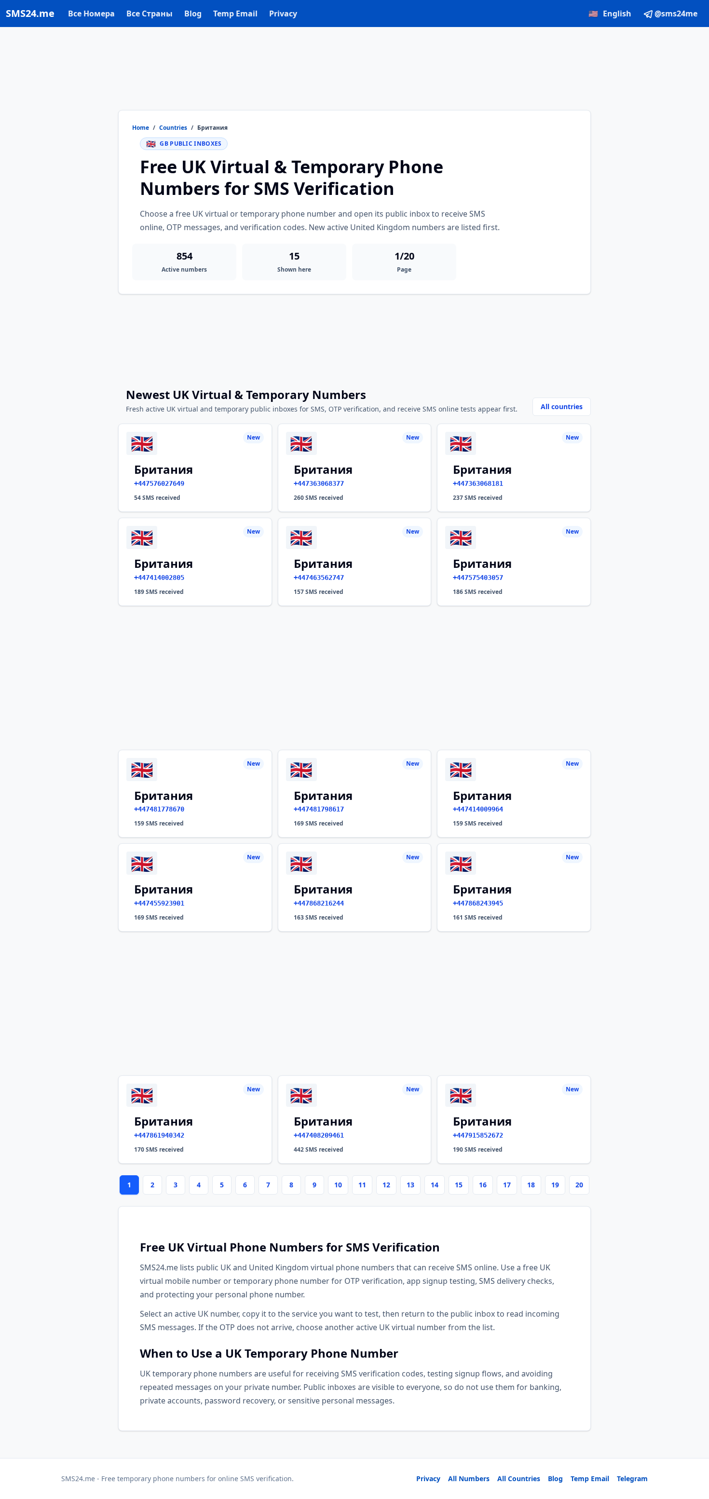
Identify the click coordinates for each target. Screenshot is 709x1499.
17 (507, 1184)
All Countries (518, 1478)
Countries (173, 128)
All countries (562, 406)
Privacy (283, 13)
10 (338, 1184)
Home (140, 128)
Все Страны (149, 13)
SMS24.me (30, 13)
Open (568, 1479)
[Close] (691, 1448)
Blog (193, 13)
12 (386, 1184)
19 (555, 1184)
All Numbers (469, 1478)
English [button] (609, 13)
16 (483, 1184)
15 (459, 1184)
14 (434, 1184)
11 (362, 1184)
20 (579, 1184)
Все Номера (91, 13)
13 (410, 1184)
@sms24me (675, 13)
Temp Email (235, 13)
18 (531, 1184)
